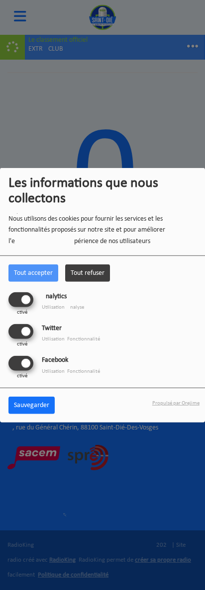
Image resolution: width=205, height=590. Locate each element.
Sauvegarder (31, 405)
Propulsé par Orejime (176, 403)
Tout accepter (33, 272)
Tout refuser (87, 272)
